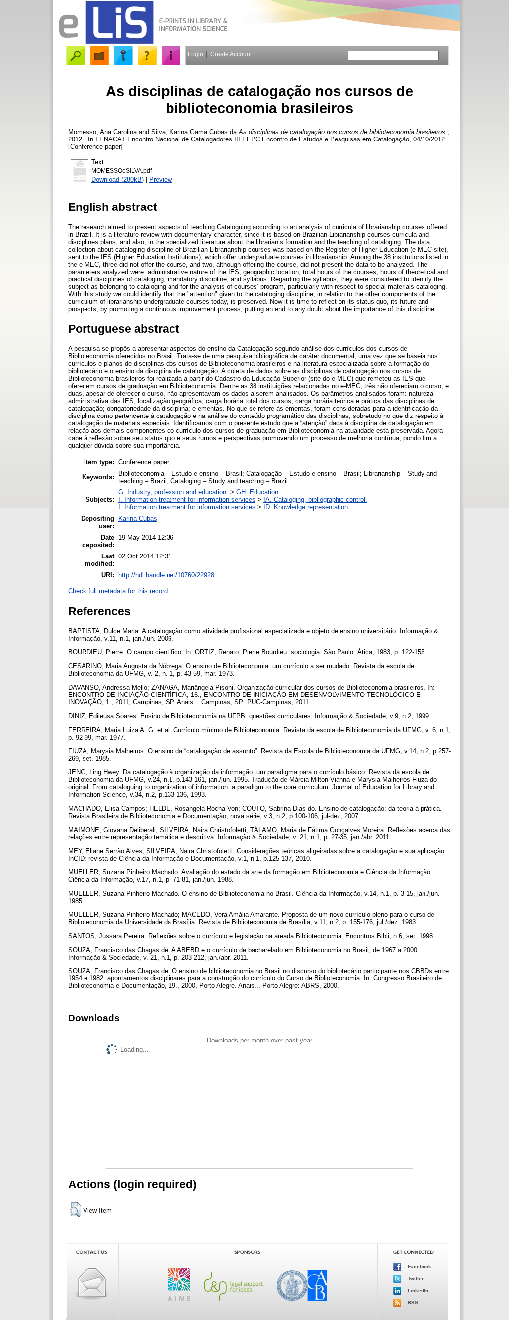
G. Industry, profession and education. (173, 492)
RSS (412, 1302)
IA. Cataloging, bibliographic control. (315, 499)
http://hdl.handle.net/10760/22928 (166, 575)
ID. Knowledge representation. (306, 507)
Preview (160, 179)
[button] (75, 1209)
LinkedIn (417, 1290)
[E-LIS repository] (142, 42)
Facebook (418, 1266)
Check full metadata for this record (118, 591)
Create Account (231, 54)
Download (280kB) (117, 179)
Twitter (415, 1278)
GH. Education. (258, 492)
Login (195, 54)
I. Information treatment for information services (186, 499)
